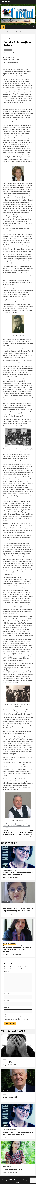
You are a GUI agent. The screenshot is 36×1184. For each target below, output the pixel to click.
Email (6, 1001)
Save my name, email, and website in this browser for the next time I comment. (17, 1018)
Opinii (4, 1059)
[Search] (33, 27)
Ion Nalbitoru (17, 877)
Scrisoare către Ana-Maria (12, 1169)
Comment (7, 971)
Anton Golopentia (10, 823)
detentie (18, 823)
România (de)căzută (10, 1062)
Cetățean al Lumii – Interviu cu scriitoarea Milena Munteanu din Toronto (18, 873)
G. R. (15, 1065)
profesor (10, 825)
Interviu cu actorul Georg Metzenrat (8, 833)
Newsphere (26, 1180)
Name (6, 994)
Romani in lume (13, 38)
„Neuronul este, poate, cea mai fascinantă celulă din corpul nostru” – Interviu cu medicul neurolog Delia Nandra (18, 910)
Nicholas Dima (17, 1100)
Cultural (5, 943)
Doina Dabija (17, 1172)
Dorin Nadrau (17, 53)
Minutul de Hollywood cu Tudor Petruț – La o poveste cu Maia (26, 834)
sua (10, 827)
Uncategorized (7, 1166)
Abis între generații (10, 1097)
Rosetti (15, 825)
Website (7, 1008)
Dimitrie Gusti (25, 823)
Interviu (6, 38)
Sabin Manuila (21, 825)
